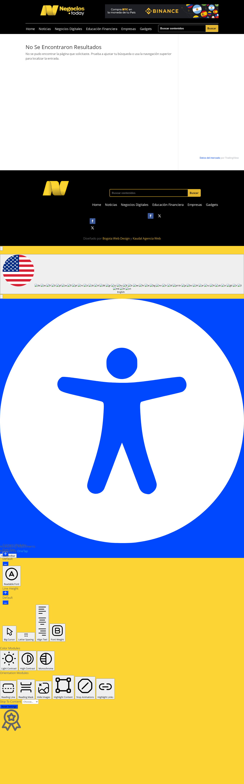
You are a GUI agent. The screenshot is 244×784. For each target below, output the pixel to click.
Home (30, 29)
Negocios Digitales (68, 29)
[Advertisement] (107, 758)
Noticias (45, 29)
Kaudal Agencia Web (147, 238)
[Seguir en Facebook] (150, 216)
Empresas (128, 29)
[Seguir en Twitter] (159, 216)
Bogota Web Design (116, 238)
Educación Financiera (101, 29)
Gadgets (146, 29)
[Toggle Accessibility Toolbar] (1, 248)
